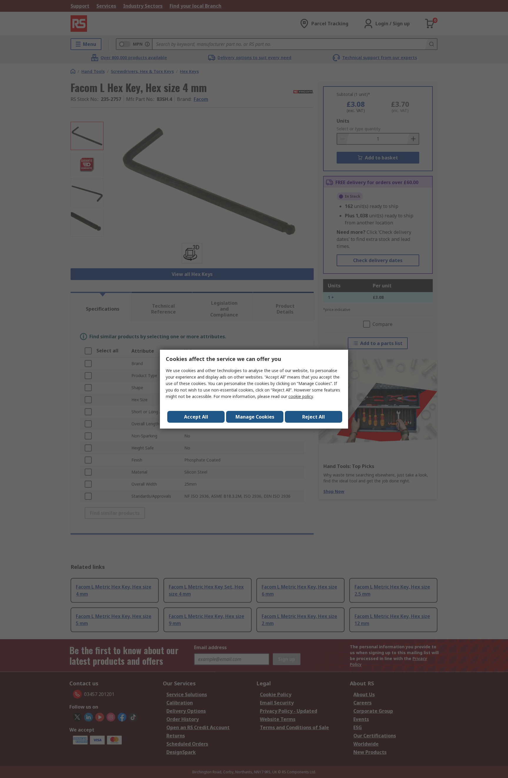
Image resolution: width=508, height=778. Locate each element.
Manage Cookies (254, 417)
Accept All (196, 417)
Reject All (313, 417)
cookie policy (300, 396)
